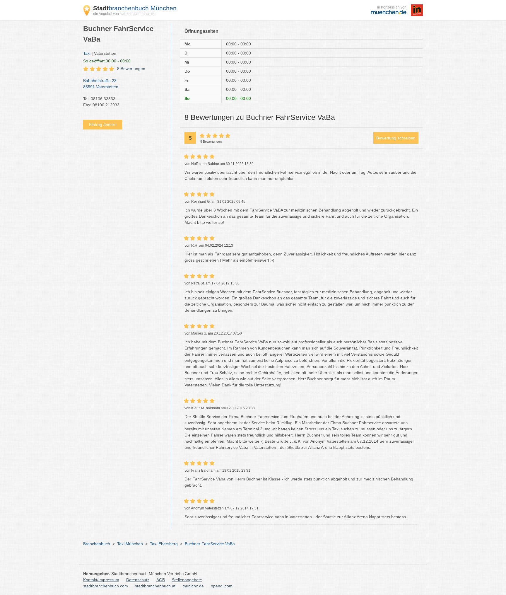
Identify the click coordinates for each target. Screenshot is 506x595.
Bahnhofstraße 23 (100, 83)
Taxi (86, 53)
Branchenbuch (96, 543)
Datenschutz (137, 579)
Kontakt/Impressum (101, 579)
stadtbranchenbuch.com (105, 586)
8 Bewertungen (131, 68)
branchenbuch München (135, 8)
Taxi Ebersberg (164, 543)
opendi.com (222, 586)
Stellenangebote (187, 579)
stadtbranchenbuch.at (155, 586)
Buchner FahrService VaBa (210, 543)
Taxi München (130, 543)
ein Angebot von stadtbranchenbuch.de (124, 14)
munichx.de (193, 586)
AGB (160, 579)
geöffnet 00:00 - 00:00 (107, 61)
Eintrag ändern (103, 124)
